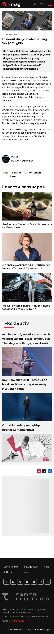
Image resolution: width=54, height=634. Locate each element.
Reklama (7, 572)
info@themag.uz (16, 621)
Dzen (44, 471)
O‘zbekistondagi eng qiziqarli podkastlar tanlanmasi (22, 428)
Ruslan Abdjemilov (22, 160)
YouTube (39, 471)
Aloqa (27, 572)
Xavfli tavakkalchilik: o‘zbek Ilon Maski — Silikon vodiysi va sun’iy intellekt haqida (24, 384)
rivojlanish (34, 172)
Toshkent (11, 176)
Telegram (50, 471)
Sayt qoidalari (31, 566)
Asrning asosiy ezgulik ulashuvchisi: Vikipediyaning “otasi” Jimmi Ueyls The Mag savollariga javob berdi (27, 339)
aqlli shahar (13, 172)
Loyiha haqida (10, 566)
